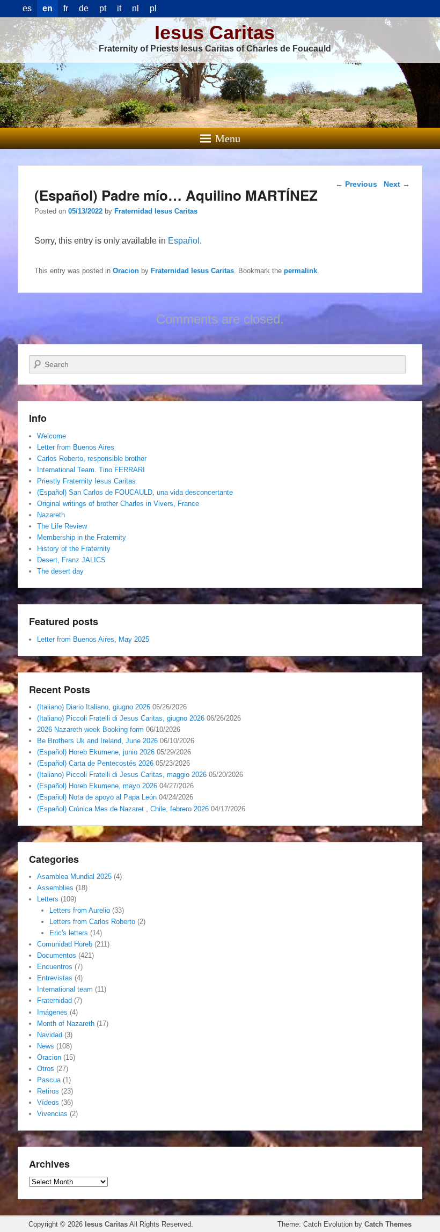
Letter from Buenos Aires (75, 447)
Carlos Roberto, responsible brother (91, 458)
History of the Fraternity (74, 549)
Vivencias (52, 1114)
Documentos (56, 955)
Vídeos (48, 1102)
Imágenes (52, 1012)
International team (65, 989)
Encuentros (54, 967)
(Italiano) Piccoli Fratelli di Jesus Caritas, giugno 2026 (120, 718)
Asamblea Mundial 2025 (74, 876)
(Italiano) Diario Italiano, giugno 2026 (93, 707)
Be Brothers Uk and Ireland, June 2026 (97, 741)
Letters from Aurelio (79, 910)
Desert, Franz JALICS (71, 560)
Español (184, 240)
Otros (45, 1069)
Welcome (51, 436)
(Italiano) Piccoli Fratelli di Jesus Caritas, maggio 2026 (122, 775)
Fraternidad (54, 1000)
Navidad (49, 1035)
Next (397, 184)
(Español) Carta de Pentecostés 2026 (95, 763)
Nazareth (51, 515)
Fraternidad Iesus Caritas (155, 211)
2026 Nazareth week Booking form (90, 729)
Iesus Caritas (215, 32)
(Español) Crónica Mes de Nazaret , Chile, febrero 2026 (123, 809)
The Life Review (62, 526)
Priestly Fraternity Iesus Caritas (86, 481)
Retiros (48, 1091)
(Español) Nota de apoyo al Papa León (97, 797)
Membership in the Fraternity (81, 537)
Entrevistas (54, 978)
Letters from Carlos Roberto (92, 922)
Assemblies (55, 888)
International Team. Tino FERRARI (91, 470)
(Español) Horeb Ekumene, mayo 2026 (97, 786)
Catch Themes (388, 1224)
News (45, 1046)
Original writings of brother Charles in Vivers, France (118, 504)
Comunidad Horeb (64, 944)
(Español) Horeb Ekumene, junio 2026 (96, 752)
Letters (47, 899)
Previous (356, 184)
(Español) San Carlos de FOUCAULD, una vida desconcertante (135, 492)
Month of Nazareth (65, 1024)
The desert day (60, 571)
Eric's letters (68, 933)
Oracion (126, 271)
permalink (300, 271)
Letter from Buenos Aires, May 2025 (93, 639)
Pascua (49, 1080)
